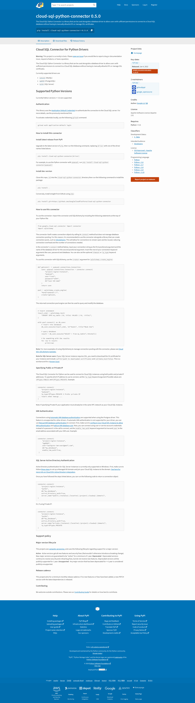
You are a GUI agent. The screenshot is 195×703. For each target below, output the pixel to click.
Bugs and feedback (111, 621)
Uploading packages (54, 624)
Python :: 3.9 (138, 170)
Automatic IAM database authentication (65, 417)
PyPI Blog (82, 621)
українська (89, 681)
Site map (97, 666)
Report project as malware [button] (145, 179)
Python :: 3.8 (138, 167)
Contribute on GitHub (111, 624)
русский (129, 681)
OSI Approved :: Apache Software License (143, 151)
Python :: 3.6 (138, 162)
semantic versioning (56, 549)
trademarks (118, 657)
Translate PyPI (110, 627)
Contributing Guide (81, 592)
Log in (145, 5)
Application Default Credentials (63, 110)
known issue (54, 361)
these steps (45, 469)
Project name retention (54, 630)
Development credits (110, 633)
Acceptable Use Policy (139, 633)
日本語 (69, 681)
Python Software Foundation (96, 659)
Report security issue (140, 624)
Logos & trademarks (83, 630)
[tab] (43, 41)
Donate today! (97, 653)
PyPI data (135, 63)
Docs (126, 5)
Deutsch (104, 681)
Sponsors (135, 5)
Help (119, 5)
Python (137, 160)
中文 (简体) (112, 681)
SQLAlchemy (60, 240)
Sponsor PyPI (112, 630)
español (55, 681)
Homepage (138, 53)
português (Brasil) (78, 681)
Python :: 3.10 (139, 172)
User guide (54, 627)
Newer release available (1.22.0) (142, 71)
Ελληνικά (97, 681)
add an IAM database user (63, 425)
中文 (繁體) (121, 681)
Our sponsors (83, 633)
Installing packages (54, 621)
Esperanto (143, 681)
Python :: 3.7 (138, 165)
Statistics (83, 627)
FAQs (55, 633)
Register (154, 5)
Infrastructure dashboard (82, 624)
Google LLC (141, 103)
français (62, 681)
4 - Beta (137, 137)
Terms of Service (139, 621)
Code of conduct (139, 627)
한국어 (150, 681)
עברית (136, 681)
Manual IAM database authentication (53, 423)
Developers (138, 144)
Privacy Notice (139, 630)
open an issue (78, 56)
